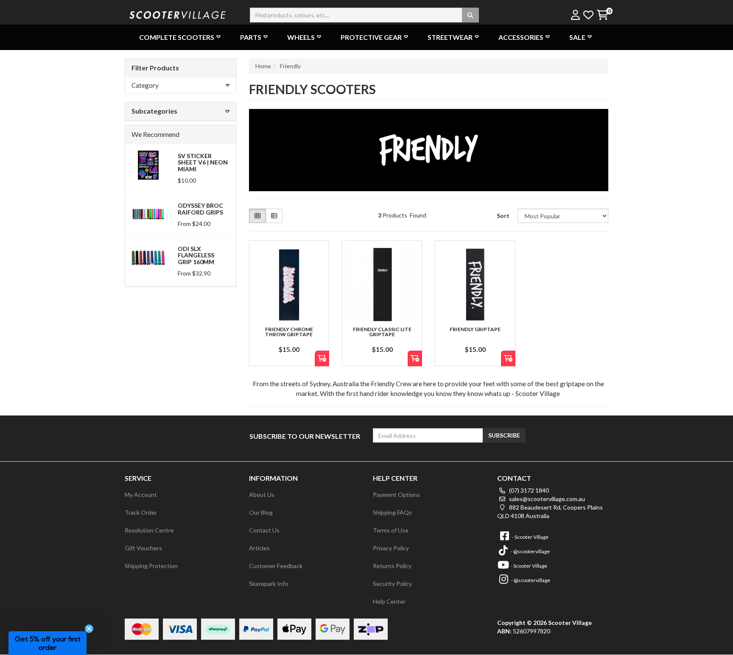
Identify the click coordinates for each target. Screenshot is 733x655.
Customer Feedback (275, 565)
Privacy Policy (391, 548)
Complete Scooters (176, 37)
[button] (47, 643)
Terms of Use (390, 530)
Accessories (520, 37)
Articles (259, 548)
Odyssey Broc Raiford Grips (200, 208)
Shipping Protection (151, 565)
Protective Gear (371, 37)
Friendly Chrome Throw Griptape (289, 331)
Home (263, 66)
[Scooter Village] (178, 13)
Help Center (389, 601)
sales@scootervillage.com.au (546, 498)
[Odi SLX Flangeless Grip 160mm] (148, 257)
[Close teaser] (89, 628)
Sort (503, 215)
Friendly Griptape (475, 329)
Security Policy (392, 583)
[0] (602, 15)
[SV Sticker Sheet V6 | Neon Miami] (148, 164)
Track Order (141, 512)
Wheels (301, 37)
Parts (250, 37)
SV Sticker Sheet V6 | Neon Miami (203, 162)
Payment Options (396, 494)
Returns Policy (392, 565)
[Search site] (470, 15)
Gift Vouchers (143, 548)
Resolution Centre (149, 530)
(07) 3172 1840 (528, 490)
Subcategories (154, 111)
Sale (577, 37)
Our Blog (261, 512)
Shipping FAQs (392, 512)
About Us (261, 494)
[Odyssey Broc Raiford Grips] (148, 213)
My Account (141, 494)
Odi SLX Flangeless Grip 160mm (196, 255)
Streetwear (450, 37)
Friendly (290, 66)
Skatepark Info (268, 583)
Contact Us (264, 530)
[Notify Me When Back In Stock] (322, 358)
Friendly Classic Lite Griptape (382, 331)
